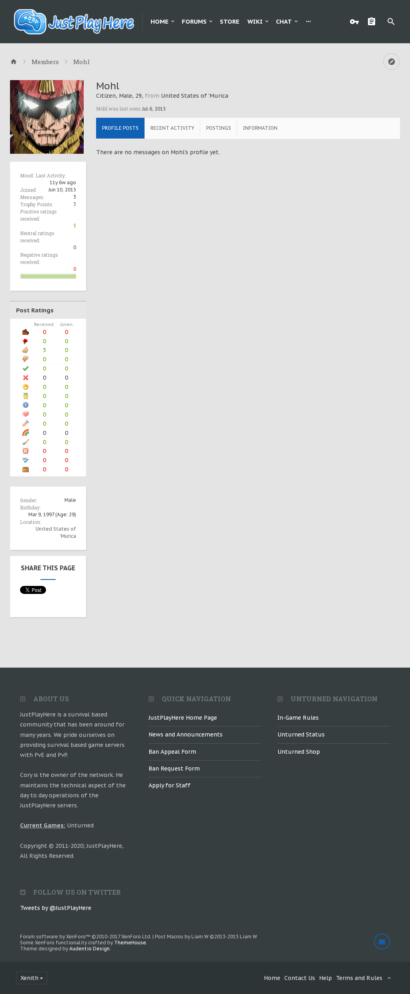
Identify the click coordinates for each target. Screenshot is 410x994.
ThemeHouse (130, 943)
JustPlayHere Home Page (183, 717)
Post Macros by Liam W (206, 937)
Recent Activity (172, 128)
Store (229, 21)
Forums (194, 21)
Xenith (29, 978)
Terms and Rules (359, 978)
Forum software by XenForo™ (85, 937)
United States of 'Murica (194, 95)
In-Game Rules (298, 717)
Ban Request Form (174, 768)
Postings (218, 128)
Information (260, 128)
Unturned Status (301, 734)
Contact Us (299, 978)
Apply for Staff (170, 785)
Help (325, 978)
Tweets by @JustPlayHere (55, 908)
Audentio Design (89, 949)
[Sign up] (373, 21)
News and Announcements (186, 734)
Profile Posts (120, 128)
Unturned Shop (298, 751)
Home (160, 21)
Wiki (255, 21)
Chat (284, 21)
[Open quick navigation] (391, 61)
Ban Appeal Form (172, 751)
